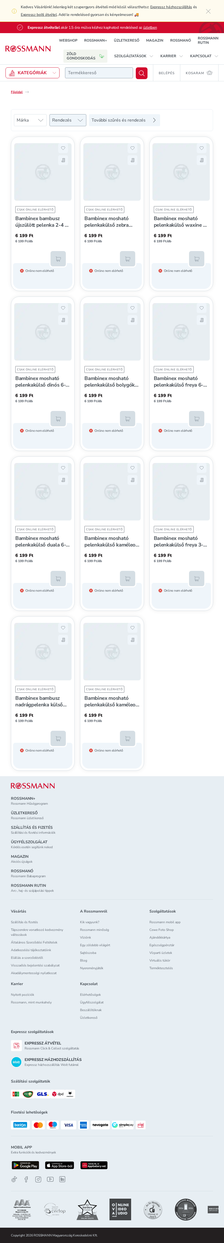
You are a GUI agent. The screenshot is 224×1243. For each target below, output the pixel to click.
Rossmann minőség (94, 930)
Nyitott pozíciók (22, 994)
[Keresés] (142, 73)
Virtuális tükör (159, 960)
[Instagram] (38, 1179)
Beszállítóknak (91, 1010)
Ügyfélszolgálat (92, 1002)
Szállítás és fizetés (24, 922)
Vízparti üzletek (160, 953)
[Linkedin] (62, 1179)
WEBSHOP (68, 40)
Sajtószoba (88, 953)
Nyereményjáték (91, 968)
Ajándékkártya (159, 937)
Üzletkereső (89, 1017)
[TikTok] (14, 1179)
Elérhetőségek (90, 994)
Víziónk (85, 937)
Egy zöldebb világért (95, 945)
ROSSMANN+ (95, 40)
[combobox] (99, 72)
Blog (83, 960)
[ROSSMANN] (33, 786)
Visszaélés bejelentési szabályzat (35, 965)
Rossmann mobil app (165, 922)
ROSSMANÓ (180, 40)
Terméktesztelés (161, 968)
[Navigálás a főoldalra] (28, 48)
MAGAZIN (154, 40)
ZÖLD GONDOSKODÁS (81, 56)
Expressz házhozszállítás (171, 7)
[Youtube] (50, 1179)
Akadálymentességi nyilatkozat (34, 973)
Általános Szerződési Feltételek (34, 942)
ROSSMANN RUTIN (208, 40)
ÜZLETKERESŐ (126, 40)
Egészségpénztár (161, 945)
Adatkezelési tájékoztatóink (31, 950)
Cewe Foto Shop (161, 930)
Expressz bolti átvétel (39, 14)
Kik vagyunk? (89, 922)
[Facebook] (26, 1179)
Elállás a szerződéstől (27, 958)
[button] (134, 56)
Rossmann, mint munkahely (31, 1002)
